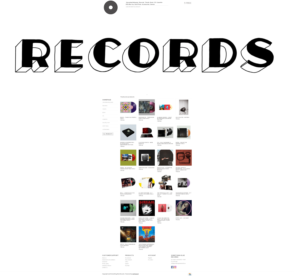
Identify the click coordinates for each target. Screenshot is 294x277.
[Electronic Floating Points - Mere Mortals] (147, 132)
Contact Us (104, 267)
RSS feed (127, 265)
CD (155, 2)
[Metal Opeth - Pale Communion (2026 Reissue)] (128, 234)
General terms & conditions (108, 259)
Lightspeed (135, 274)
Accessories (146, 4)
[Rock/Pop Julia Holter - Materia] (184, 107)
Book (151, 2)
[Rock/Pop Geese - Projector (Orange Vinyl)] (184, 132)
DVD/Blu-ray (130, 4)
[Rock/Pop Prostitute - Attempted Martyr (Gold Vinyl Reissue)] (165, 157)
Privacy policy (105, 263)
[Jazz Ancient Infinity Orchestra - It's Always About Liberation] (184, 157)
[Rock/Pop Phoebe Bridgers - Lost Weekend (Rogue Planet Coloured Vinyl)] (128, 208)
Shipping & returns (106, 265)
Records (141, 2)
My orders (150, 259)
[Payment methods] (190, 274)
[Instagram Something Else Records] (175, 267)
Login (127, 6)
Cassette (159, 2)
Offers (126, 261)
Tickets (147, 2)
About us (104, 258)
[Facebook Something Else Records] (172, 267)
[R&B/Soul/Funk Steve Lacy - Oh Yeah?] (184, 208)
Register (150, 258)
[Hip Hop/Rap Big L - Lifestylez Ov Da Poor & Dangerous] (128, 183)
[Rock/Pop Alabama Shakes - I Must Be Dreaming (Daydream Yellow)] (165, 107)
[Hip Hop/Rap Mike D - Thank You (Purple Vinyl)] (128, 107)
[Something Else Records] (113, 8)
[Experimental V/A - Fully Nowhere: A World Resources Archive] (165, 132)
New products (128, 259)
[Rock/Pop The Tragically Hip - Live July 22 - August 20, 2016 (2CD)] (165, 183)
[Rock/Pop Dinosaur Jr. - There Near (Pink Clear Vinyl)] (147, 107)
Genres (152, 4)
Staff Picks (137, 4)
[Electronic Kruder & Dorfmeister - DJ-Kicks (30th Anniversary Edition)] (128, 132)
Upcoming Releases (132, 2)
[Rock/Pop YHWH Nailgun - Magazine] (147, 157)
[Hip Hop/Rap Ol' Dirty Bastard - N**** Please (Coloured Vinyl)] (147, 183)
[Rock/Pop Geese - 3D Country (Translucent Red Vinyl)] (128, 157)
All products (107, 134)
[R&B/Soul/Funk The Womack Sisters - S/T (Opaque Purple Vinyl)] (184, 183)
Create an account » (135, 6)
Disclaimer (104, 261)
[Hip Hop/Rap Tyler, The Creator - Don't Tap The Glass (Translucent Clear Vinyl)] (165, 208)
